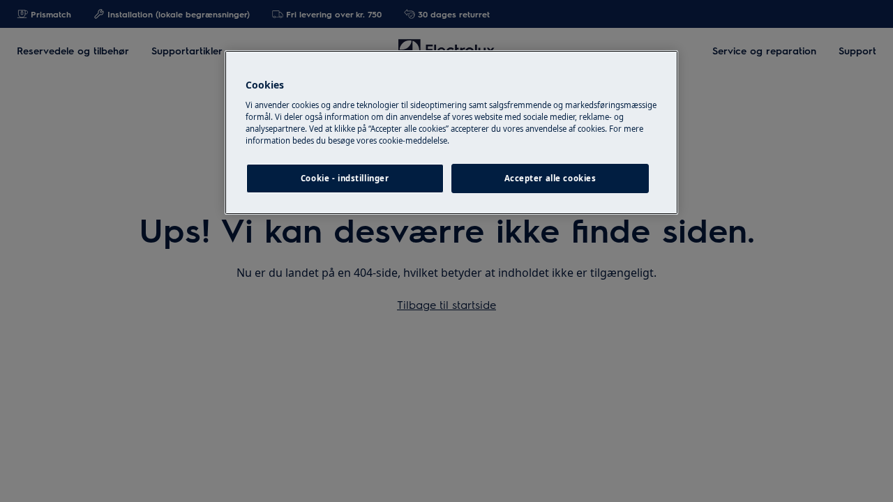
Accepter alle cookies (550, 178)
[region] (451, 132)
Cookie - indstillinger (345, 178)
